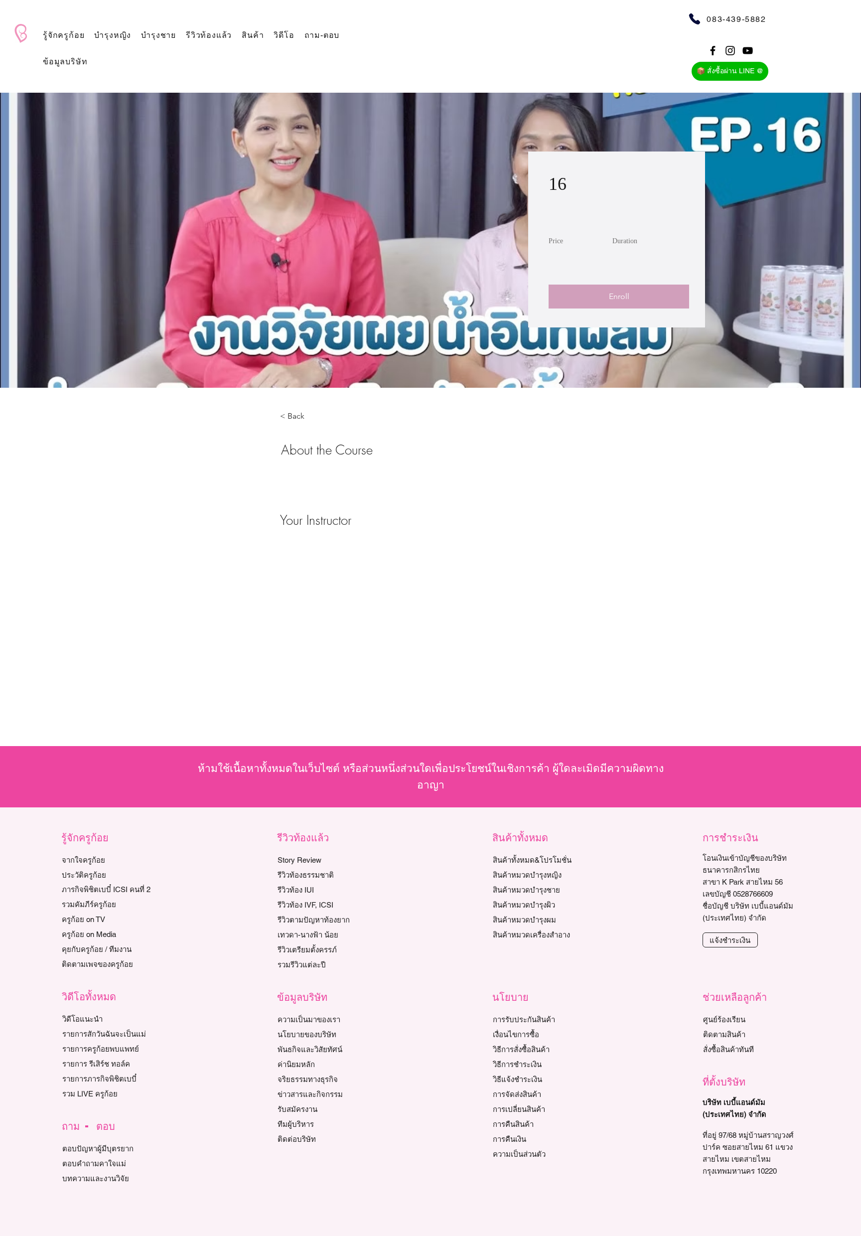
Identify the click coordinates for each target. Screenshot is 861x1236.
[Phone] (694, 18)
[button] (63, 35)
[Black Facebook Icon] (713, 50)
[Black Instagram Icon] (730, 50)
